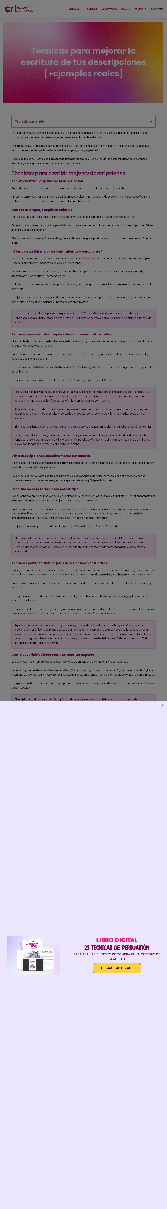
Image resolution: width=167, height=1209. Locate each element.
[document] (83, 604)
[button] (162, 705)
